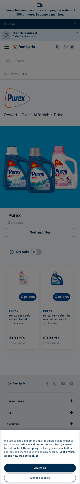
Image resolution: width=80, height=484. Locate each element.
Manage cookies (40, 478)
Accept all (40, 468)
